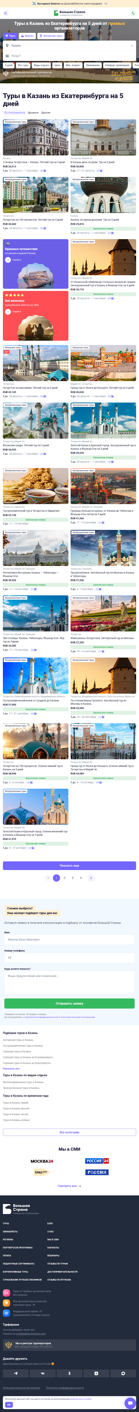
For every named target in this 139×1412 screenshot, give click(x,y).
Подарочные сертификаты (18, 1263)
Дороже (45, 112)
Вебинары (53, 1256)
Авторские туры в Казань (18, 1039)
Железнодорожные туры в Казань (23, 1082)
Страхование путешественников (22, 1280)
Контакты (53, 1247)
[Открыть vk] (42, 1373)
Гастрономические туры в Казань (23, 1045)
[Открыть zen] (96, 1373)
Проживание (93, 65)
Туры (12, 35)
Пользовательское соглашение (21, 1387)
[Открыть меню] (6, 13)
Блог (50, 1223)
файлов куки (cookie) (80, 1399)
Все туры (23, 65)
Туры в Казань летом (15, 1114)
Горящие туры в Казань (17, 1051)
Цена (57, 65)
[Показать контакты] (133, 13)
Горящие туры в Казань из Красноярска (27, 1063)
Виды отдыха (41, 65)
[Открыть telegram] (16, 1373)
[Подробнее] (33, 1304)
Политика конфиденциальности (65, 1387)
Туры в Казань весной (16, 1108)
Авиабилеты (10, 1231)
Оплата (7, 1256)
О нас (50, 1231)
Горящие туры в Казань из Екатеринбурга (28, 1057)
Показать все (11, 1068)
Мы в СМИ (53, 1239)
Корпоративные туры (15, 1272)
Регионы (8, 1239)
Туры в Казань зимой (15, 1102)
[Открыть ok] (69, 1373)
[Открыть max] (123, 1373)
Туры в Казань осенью (16, 1120)
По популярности (14, 112)
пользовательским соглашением (78, 1017)
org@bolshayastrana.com (30, 1333)
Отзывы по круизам (59, 1280)
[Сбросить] (132, 46)
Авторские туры (52, 35)
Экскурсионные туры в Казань (21, 1087)
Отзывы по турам (57, 1263)
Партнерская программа (18, 1247)
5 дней (8, 65)
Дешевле (33, 112)
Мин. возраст (73, 65)
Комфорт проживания (117, 65)
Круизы (29, 35)
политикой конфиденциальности (41, 1017)
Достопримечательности (62, 1272)
